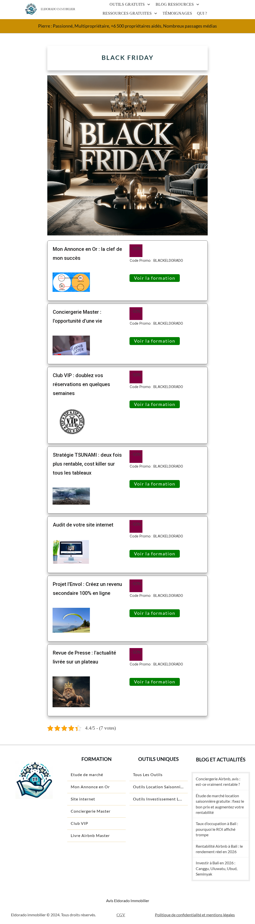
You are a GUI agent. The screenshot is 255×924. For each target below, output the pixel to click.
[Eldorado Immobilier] (31, 9)
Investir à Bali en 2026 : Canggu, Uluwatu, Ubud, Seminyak (216, 868)
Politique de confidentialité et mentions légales (195, 914)
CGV (121, 915)
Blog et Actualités (221, 759)
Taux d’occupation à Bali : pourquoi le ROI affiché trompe (217, 829)
